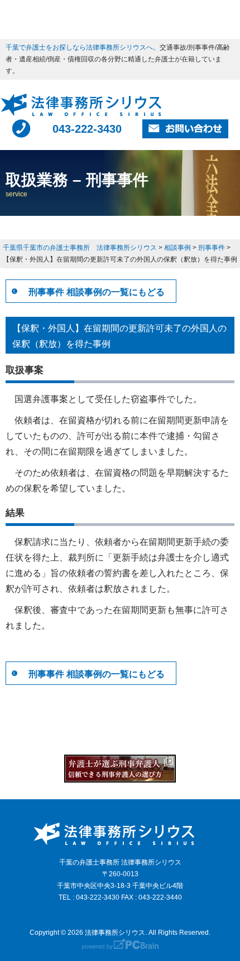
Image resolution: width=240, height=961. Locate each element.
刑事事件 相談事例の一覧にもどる (96, 292)
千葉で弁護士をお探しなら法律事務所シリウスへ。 (83, 47)
